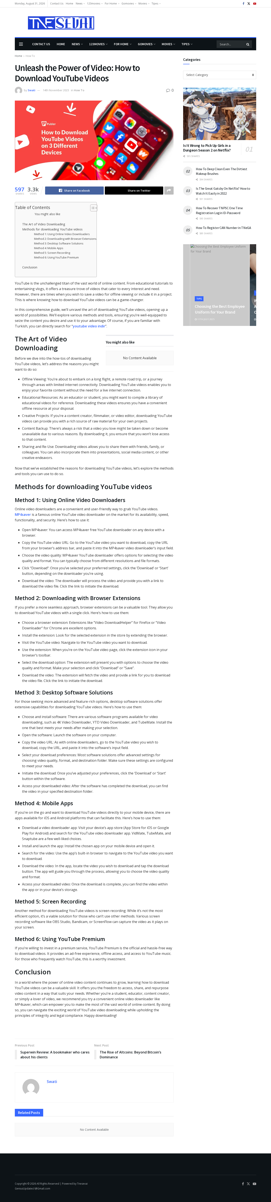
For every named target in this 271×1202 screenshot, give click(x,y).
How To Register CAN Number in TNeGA (223, 228)
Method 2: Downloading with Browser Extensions (65, 239)
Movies (142, 3)
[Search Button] (248, 44)
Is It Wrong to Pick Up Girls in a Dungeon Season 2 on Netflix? (207, 148)
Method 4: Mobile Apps (48, 248)
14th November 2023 (56, 90)
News (79, 3)
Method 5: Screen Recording (52, 253)
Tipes (155, 3)
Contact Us (56, 3)
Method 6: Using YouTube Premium (56, 257)
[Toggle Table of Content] (92, 208)
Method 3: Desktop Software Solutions (58, 243)
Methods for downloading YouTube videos (52, 229)
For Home (111, 3)
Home (69, 3)
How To (30, 56)
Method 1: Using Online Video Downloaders (62, 234)
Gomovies (128, 3)
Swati (31, 90)
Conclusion (29, 267)
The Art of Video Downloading (43, 224)
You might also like (47, 214)
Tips (199, 298)
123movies (93, 3)
